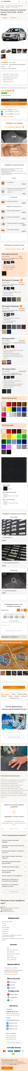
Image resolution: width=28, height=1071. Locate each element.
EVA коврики (10, 951)
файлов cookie (13, 1064)
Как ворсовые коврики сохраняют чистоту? (13, 851)
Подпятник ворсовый (10, 590)
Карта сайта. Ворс (12, 957)
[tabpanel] (14, 722)
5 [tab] (17, 732)
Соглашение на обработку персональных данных (13, 939)
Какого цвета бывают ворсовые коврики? (12, 857)
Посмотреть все (14, 891)
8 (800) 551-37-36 (11, 1011)
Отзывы (4, 925)
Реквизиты (5, 931)
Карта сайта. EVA (11, 959)
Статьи (4, 923)
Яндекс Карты (14, 994)
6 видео (5, 17)
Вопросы (13, 17)
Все (8, 948)
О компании (5, 929)
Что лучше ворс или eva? (13, 127)
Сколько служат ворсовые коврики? (10, 841)
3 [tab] (13, 732)
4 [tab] (15, 732)
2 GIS (11, 1000)
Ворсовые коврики (12, 950)
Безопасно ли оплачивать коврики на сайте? (10, 885)
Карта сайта (10, 955)
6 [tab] (19, 732)
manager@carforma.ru (13, 1020)
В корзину (14, 687)
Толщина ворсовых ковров (10, 867)
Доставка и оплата (7, 921)
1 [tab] (8, 732)
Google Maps (13, 997)
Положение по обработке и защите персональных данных (12, 935)
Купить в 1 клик (14, 100)
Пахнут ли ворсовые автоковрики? (8, 871)
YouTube (12, 985)
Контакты (4, 933)
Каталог (13, 944)
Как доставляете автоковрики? (12, 875)
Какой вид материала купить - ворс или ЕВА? (11, 862)
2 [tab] (10, 732)
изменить (14, 109)
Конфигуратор (14, 104)
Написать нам (13, 1023)
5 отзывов (12, 62)
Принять (7, 1068)
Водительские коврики (13, 953)
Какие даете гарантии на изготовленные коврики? (10, 880)
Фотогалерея (5, 927)
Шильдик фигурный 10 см (11, 562)
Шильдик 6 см (8, 537)
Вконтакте (13, 982)
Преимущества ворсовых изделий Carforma (13, 846)
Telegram (12, 987)
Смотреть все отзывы (14, 737)
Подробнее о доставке (7, 116)
